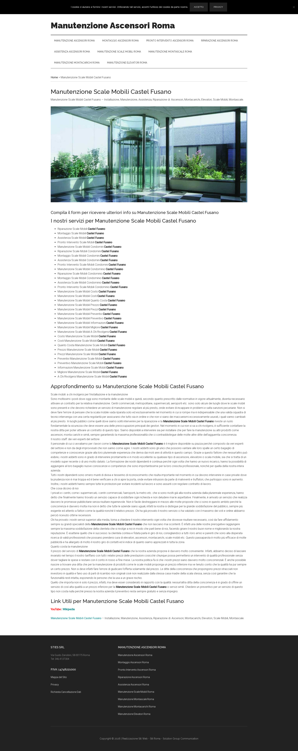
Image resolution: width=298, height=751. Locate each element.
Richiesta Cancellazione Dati (66, 692)
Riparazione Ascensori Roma (134, 677)
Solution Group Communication (180, 738)
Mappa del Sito (59, 677)
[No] (293, 7)
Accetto (199, 7)
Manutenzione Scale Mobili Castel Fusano (76, 618)
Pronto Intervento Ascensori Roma (137, 669)
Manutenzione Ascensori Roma (113, 25)
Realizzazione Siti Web (135, 738)
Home (54, 77)
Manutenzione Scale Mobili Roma (136, 691)
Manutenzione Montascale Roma (136, 699)
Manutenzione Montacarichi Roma (137, 706)
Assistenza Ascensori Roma (133, 684)
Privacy (55, 684)
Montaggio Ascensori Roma (133, 662)
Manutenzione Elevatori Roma (134, 714)
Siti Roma (155, 738)
